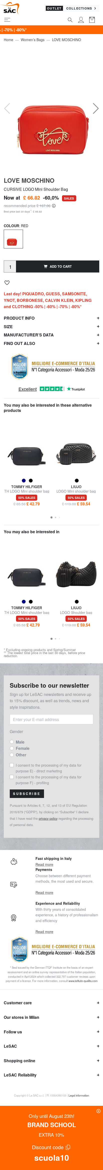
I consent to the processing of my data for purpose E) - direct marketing (49, 768)
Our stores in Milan (21, 1017)
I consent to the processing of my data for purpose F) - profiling (49, 779)
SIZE (8, 326)
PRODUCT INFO (19, 318)
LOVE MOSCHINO (66, 39)
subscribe (27, 793)
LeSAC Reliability (20, 1075)
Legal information (78, 1095)
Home (8, 39)
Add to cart (61, 266)
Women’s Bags (32, 39)
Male (20, 742)
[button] (95, 108)
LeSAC (10, 1046)
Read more (44, 864)
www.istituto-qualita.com (83, 981)
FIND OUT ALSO (19, 343)
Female (23, 748)
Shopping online (19, 1060)
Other (21, 755)
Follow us (13, 1032)
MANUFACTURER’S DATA (29, 335)
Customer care (18, 1003)
